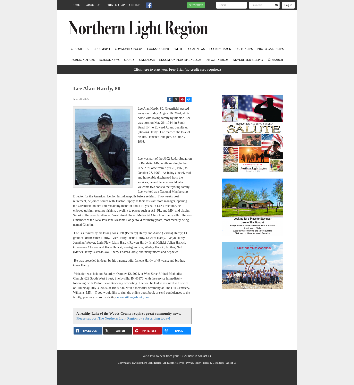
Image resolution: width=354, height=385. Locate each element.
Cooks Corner (158, 48)
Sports (129, 59)
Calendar (147, 59)
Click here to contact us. (196, 356)
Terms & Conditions (213, 362)
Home (75, 5)
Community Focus (129, 48)
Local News (195, 48)
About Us (93, 5)
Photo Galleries (270, 48)
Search (277, 59)
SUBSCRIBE (196, 5)
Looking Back (220, 48)
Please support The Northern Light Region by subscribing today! (123, 318)
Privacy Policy (193, 362)
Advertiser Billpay (248, 59)
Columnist (102, 48)
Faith (178, 48)
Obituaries (244, 48)
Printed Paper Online (123, 5)
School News (109, 59)
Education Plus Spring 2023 (180, 59)
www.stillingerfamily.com (133, 297)
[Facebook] (149, 5)
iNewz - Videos (217, 59)
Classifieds (80, 48)
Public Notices (83, 59)
